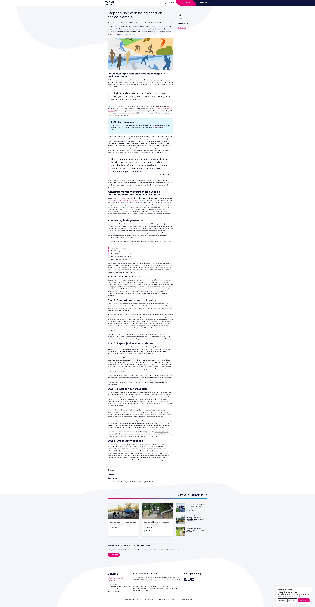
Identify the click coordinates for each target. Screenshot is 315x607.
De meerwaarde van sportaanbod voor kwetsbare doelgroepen (123, 523)
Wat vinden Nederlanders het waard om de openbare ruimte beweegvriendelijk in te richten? (195, 518)
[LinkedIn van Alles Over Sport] (192, 579)
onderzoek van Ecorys (126, 113)
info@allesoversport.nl (115, 578)
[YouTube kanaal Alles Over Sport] (189, 579)
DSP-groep (113, 198)
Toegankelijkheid (186, 599)
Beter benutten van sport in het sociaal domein (123, 200)
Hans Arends (182, 27)
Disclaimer (175, 599)
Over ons (204, 3)
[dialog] (294, 595)
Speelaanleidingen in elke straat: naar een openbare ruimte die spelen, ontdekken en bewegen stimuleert (156, 525)
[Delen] (180, 15)
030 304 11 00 (112, 580)
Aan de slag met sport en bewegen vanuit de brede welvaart (195, 530)
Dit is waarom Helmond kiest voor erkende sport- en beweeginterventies (195, 506)
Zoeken (171, 3)
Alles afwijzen (292, 600)
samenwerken (149, 481)
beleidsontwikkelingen (116, 481)
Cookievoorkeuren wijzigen (132, 599)
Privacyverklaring (149, 599)
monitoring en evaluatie (134, 481)
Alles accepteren (303, 600)
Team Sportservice (126, 198)
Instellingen (282, 600)
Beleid (111, 473)
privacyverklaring (292, 596)
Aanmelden (114, 555)
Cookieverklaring (163, 599)
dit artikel (155, 127)
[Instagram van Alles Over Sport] (185, 579)
